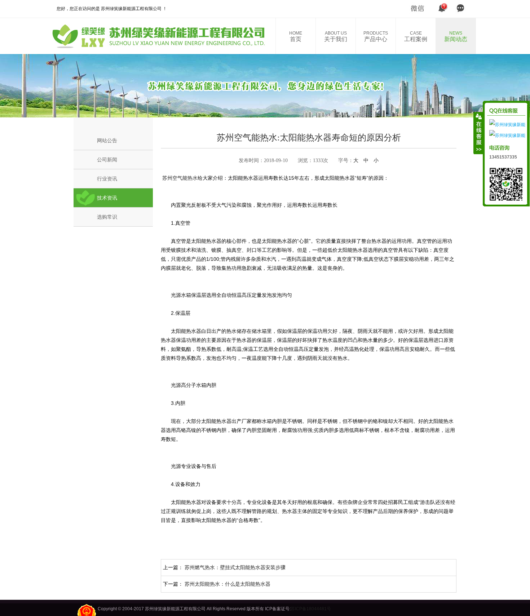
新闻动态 (455, 36)
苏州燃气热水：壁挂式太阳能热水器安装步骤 (235, 567)
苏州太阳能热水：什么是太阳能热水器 (227, 584)
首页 (295, 36)
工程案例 (415, 36)
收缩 (478, 133)
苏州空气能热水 (179, 178)
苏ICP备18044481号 (311, 608)
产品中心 (375, 36)
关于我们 (335, 36)
